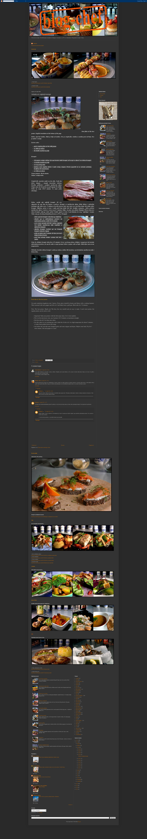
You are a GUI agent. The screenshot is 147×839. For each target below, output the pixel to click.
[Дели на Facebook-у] (50, 360)
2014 (77, 783)
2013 (77, 741)
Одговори (37, 376)
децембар (79, 781)
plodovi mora (78, 714)
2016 (77, 787)
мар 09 (79, 752)
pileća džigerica (78, 708)
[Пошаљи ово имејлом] (46, 360)
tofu (76, 732)
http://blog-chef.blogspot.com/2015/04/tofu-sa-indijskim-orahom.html (44, 555)
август (78, 777)
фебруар (79, 745)
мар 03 (79, 750)
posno (77, 715)
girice (77, 686)
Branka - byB (37, 380)
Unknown (35, 43)
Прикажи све (70, 804)
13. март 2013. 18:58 (49, 391)
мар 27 (79, 765)
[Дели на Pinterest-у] (52, 360)
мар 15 (79, 760)
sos (76, 726)
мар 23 (79, 764)
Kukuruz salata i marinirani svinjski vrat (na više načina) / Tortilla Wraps (52, 767)
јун (78, 773)
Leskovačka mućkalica (43, 708)
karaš (77, 693)
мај (78, 771)
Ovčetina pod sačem (109, 125)
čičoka (77, 679)
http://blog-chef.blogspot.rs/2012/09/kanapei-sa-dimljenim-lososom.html (44, 516)
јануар (78, 743)
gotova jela (78, 687)
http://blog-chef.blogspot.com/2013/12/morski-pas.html (41, 672)
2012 (77, 740)
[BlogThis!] (47, 360)
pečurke (77, 704)
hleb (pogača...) (78, 689)
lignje (77, 698)
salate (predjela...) (79, 720)
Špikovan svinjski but (110, 190)
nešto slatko (78, 701)
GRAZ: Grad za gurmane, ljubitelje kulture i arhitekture (49, 796)
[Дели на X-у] (49, 360)
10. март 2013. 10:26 (45, 369)
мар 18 (79, 762)
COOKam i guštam (37, 795)
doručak (77, 684)
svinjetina (36, 362)
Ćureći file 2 (41, 737)
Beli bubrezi (108, 133)
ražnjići (77, 717)
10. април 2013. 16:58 (49, 411)
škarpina (77, 722)
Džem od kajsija (42, 786)
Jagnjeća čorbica (109, 141)
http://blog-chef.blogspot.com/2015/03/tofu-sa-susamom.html (42, 560)
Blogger (79, 821)
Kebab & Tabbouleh (109, 149)
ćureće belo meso (79, 681)
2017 (77, 789)
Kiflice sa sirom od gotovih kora (44, 776)
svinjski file (78, 731)
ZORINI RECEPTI (37, 775)
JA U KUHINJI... (36, 766)
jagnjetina (77, 690)
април (78, 770)
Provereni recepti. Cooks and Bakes (40, 785)
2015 (77, 785)
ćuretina (77, 683)
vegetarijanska (78, 734)
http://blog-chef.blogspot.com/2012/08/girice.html (40, 669)
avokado (77, 678)
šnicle (77, 725)
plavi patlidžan (78, 712)
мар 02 (79, 749)
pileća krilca (78, 709)
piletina (77, 711)
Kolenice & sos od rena (110, 174)
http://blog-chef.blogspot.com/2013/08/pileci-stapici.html (41, 83)
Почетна (62, 445)
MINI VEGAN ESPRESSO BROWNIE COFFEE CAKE (49, 757)
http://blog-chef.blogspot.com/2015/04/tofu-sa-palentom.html (42, 557)
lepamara (37, 402)
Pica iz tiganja (108, 198)
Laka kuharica (38, 370)
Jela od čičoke (102, 93)
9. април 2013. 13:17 (43, 402)
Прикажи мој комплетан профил (37, 45)
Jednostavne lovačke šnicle (44, 686)
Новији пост (34, 445)
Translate (40, 812)
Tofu (101, 96)
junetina (77, 692)
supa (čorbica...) (79, 728)
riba (76, 718)
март (78, 747)
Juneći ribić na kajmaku (110, 166)
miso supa (78, 700)
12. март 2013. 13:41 (45, 380)
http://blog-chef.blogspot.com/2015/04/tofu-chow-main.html (42, 562)
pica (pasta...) (78, 706)
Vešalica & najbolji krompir (109, 158)
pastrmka (77, 703)
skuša (77, 723)
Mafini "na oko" (109, 182)
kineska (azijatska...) (79, 695)
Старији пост (91, 445)
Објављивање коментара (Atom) (44, 447)
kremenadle (78, 697)
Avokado (101, 95)
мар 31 (79, 767)
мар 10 (79, 754)
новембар (79, 779)
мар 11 (79, 758)
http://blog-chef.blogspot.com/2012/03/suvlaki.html (40, 86)
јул (77, 775)
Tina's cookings (36, 756)
